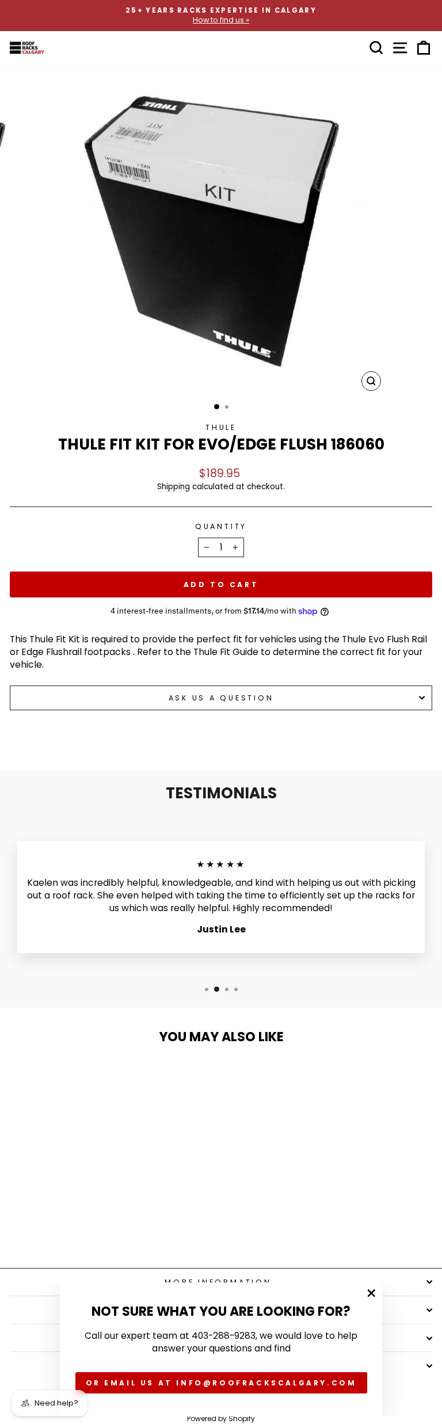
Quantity (221, 526)
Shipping (173, 486)
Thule (221, 427)
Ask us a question (221, 698)
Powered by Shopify (221, 1418)
